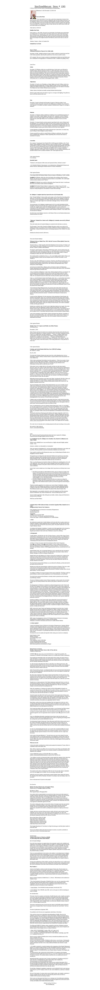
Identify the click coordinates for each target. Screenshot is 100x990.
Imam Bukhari (34, 887)
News (55, 6)
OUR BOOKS (49, 8)
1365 (63, 6)
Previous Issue (56, 8)
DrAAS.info (44, 165)
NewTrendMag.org (43, 6)
